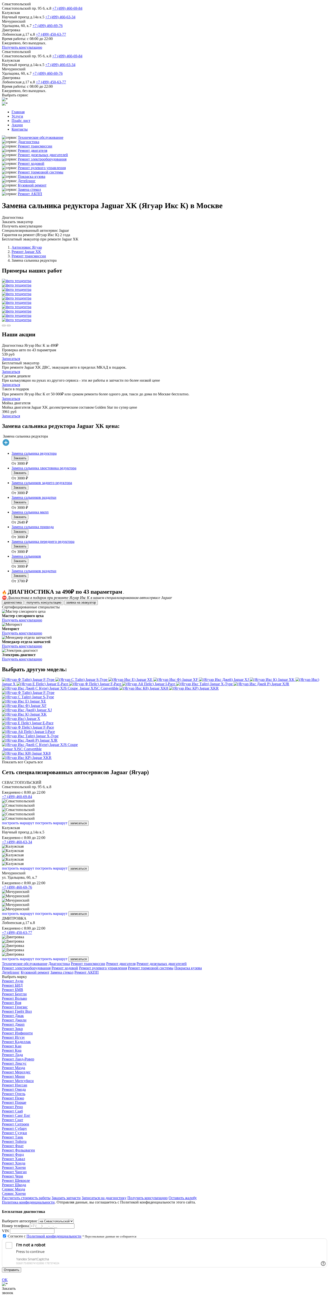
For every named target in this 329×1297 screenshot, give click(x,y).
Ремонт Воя (11, 1003)
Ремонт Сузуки (14, 1133)
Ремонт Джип (13, 1024)
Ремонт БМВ (12, 990)
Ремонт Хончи (14, 1167)
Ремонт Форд (13, 1154)
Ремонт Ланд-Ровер (18, 1059)
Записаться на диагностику (104, 1198)
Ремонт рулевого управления (42, 168)
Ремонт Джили (14, 1020)
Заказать (19, 458)
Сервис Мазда (13, 1189)
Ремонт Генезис (15, 1007)
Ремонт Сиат (12, 1120)
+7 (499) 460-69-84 (67, 8)
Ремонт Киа (11, 1050)
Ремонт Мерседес (16, 1072)
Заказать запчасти (66, 1198)
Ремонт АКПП (30, 194)
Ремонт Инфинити (17, 1033)
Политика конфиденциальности (28, 1202)
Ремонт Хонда (13, 1163)
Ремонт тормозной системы (40, 172)
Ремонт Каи (11, 1046)
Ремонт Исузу (13, 1037)
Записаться (11, 359)
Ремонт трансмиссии (35, 146)
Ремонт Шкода (14, 1185)
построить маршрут (18, 823)
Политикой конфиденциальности (53, 1236)
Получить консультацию (22, 47)
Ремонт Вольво (14, 998)
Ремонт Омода (14, 1089)
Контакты (20, 129)
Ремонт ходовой (31, 163)
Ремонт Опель (13, 1094)
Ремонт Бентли (14, 994)
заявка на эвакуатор (81, 602)
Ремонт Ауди (12, 981)
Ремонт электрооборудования (42, 159)
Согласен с (44, 1236)
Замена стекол (29, 189)
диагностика (13, 602)
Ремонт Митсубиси (18, 1081)
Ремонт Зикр (12, 1029)
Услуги (17, 116)
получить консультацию (43, 602)
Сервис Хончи (14, 1193)
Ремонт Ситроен (15, 1124)
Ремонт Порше (14, 1102)
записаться (78, 823)
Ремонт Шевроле (16, 1180)
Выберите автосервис (20, 1221)
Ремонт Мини (13, 1076)
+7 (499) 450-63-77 (51, 34)
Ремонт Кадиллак (16, 1042)
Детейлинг (27, 181)
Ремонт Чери (12, 1176)
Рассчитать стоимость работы (26, 1198)
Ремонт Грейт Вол (17, 1011)
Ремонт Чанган (14, 1172)
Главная (18, 112)
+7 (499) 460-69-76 (48, 26)
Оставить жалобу (183, 1198)
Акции (17, 125)
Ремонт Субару (14, 1128)
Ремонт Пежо (13, 1098)
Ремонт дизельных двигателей (43, 155)
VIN (5, 1231)
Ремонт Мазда (13, 1068)
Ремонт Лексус (14, 1063)
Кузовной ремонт (32, 185)
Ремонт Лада (12, 1055)
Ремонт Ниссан (14, 1085)
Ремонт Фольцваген (18, 1150)
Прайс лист (21, 121)
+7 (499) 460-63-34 (60, 17)
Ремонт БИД (12, 985)
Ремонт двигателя (32, 150)
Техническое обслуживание (40, 137)
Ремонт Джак (13, 1016)
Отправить (11, 1270)
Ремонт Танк (12, 1137)
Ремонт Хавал (13, 1159)
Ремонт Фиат (13, 1146)
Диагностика (28, 142)
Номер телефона (15, 1226)
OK (5, 1280)
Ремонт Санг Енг (16, 1115)
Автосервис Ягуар (27, 247)
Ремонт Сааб (12, 1111)
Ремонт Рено (12, 1107)
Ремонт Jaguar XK (26, 252)
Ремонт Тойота (14, 1141)
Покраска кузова (31, 176)
